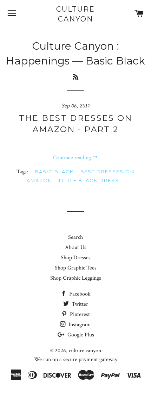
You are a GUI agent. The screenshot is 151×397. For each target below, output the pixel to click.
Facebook (79, 294)
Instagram (79, 324)
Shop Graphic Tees (76, 268)
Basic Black (54, 171)
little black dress (89, 180)
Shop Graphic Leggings (75, 278)
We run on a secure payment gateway (75, 359)
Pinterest (79, 314)
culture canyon (75, 14)
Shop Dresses (76, 257)
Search (75, 237)
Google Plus (80, 335)
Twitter (79, 304)
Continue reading (72, 157)
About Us (75, 247)
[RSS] (75, 77)
